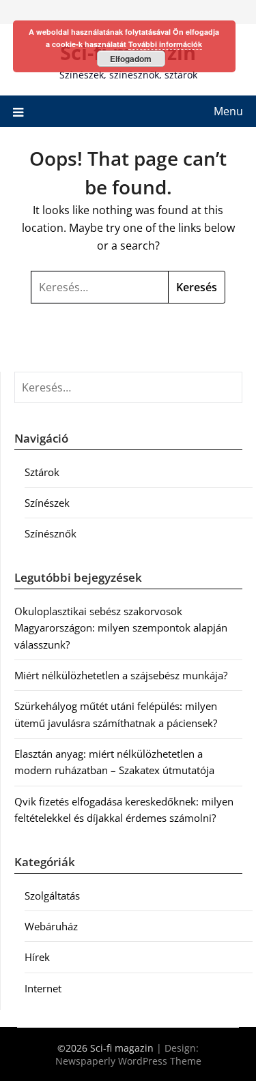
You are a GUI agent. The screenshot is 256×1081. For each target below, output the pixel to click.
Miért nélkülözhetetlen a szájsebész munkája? (120, 675)
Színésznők (50, 533)
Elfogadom (131, 59)
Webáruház (51, 926)
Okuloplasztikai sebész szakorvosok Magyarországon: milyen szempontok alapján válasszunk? (120, 627)
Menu (228, 111)
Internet (43, 988)
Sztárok (42, 472)
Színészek (47, 502)
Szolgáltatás (52, 895)
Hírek (37, 957)
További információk (165, 44)
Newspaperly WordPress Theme (128, 1060)
